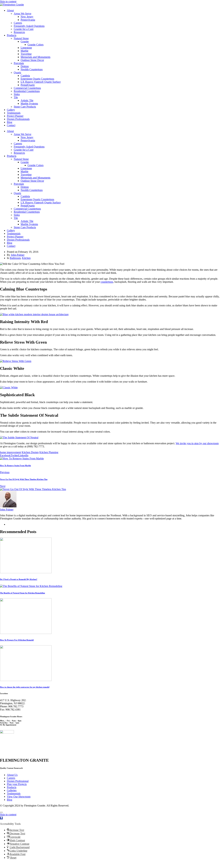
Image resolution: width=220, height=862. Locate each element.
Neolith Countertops (32, 69)
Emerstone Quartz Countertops (37, 78)
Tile (16, 97)
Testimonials (13, 112)
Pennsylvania (28, 19)
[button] (1, 817)
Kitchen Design (30, 452)
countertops (107, 281)
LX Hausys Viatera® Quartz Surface (41, 81)
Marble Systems (29, 103)
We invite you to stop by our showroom (197, 443)
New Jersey (27, 16)
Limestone (26, 47)
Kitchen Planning (48, 452)
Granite (25, 41)
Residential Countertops (27, 91)
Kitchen (26, 258)
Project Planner (15, 115)
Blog (9, 122)
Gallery (11, 109)
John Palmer (6, 509)
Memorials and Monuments (35, 57)
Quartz (17, 72)
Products (11, 35)
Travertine (26, 53)
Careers (18, 22)
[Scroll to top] (1, 812)
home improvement (10, 452)
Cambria (25, 75)
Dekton (25, 66)
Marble (24, 50)
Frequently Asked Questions (29, 25)
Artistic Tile (27, 100)
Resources (19, 32)
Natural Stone (21, 38)
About (10, 10)
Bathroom (15, 258)
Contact (11, 125)
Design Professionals (18, 119)
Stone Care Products (25, 106)
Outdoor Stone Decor (32, 60)
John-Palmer (17, 254)
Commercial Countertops (27, 88)
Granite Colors (35, 44)
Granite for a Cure (24, 29)
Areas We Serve (22, 13)
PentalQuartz (28, 84)
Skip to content (8, 1)
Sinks (17, 94)
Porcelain (19, 63)
